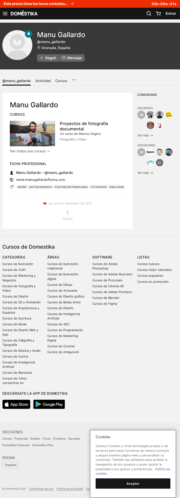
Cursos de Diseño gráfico (65, 296)
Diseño (22, 187)
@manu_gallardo (16, 81)
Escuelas (74, 438)
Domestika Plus (42, 445)
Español (10, 465)
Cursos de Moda (14, 324)
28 (141, 115)
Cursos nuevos (148, 264)
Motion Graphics (40, 187)
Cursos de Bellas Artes (64, 302)
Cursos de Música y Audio (21, 350)
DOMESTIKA (24, 13)
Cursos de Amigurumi (63, 352)
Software (102, 257)
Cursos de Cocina (15, 356)
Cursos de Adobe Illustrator (112, 274)
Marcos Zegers (90, 134)
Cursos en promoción (153, 281)
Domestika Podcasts (16, 445)
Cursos (61, 81)
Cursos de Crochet (61, 346)
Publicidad (116, 187)
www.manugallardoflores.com (40, 179)
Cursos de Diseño (15, 296)
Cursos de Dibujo (59, 285)
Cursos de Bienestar (17, 372)
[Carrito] (158, 13)
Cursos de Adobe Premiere (112, 292)
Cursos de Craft (14, 270)
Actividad (43, 81)
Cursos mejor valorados (154, 270)
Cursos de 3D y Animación (21, 302)
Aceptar (133, 483)
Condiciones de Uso (41, 488)
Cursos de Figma (104, 303)
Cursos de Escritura (16, 318)
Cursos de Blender (106, 298)
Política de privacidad (69, 488)
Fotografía (99, 187)
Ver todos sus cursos (28, 151)
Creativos (59, 438)
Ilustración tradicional (71, 187)
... (73, 78)
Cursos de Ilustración (17, 264)
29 (141, 152)
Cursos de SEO (58, 324)
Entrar (171, 13)
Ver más (145, 135)
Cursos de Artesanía (62, 290)
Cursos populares (150, 275)
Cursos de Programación (65, 330)
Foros (46, 438)
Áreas (53, 257)
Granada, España (55, 48)
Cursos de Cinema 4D (108, 286)
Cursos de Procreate (107, 280)
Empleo (35, 438)
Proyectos (21, 438)
